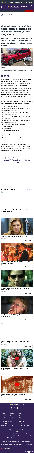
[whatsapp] (22, 408)
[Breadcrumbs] (3, 15)
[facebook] (20, 408)
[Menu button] (1, 6)
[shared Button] (5, 76)
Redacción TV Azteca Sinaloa (13, 73)
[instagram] (14, 408)
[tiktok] (17, 408)
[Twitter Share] (2, 76)
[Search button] (32, 6)
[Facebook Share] (8, 76)
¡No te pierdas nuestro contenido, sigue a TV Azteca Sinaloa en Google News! (17, 160)
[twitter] (12, 408)
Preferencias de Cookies (15, 429)
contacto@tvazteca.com (22, 423)
